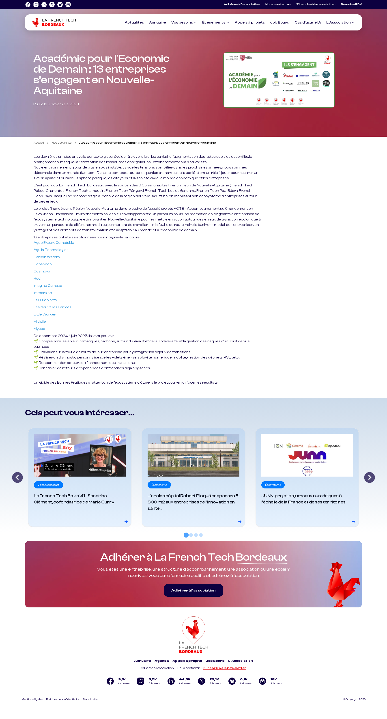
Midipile (40, 322)
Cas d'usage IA (308, 22)
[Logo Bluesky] (60, 4)
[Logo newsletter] (68, 4)
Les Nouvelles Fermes (52, 307)
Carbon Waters (47, 257)
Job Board (279, 22)
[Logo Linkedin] (44, 4)
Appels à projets (250, 22)
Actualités (134, 22)
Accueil (39, 143)
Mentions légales (32, 699)
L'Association (338, 22)
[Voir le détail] (79, 477)
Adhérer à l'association (157, 668)
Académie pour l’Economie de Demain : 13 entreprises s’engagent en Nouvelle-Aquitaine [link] (147, 143)
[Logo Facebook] (27, 4)
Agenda (162, 661)
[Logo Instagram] (36, 4)
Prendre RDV (351, 4)
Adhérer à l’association (242, 4)
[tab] (186, 535)
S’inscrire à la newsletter (315, 4)
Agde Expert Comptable (54, 243)
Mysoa (39, 329)
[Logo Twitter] (52, 4)
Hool (37, 278)
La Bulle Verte (45, 300)
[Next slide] (369, 477)
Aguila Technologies (51, 250)
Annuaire (157, 22)
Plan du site (90, 699)
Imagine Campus (48, 286)
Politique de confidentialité (62, 699)
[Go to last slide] (17, 477)
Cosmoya (42, 271)
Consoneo (43, 264)
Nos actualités (62, 143)
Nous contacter (278, 4)
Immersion (43, 293)
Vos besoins (182, 22)
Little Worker (45, 314)
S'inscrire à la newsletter (224, 668)
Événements (213, 22)
